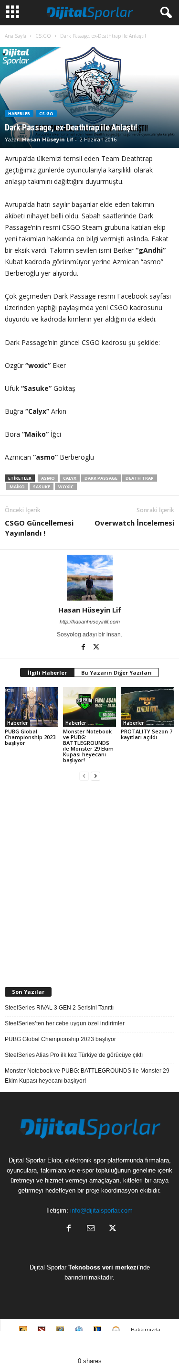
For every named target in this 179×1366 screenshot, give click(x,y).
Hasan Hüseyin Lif (48, 139)
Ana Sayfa (15, 35)
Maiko (17, 487)
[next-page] (95, 776)
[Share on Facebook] (22, 1343)
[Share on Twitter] (67, 1343)
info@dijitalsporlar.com (101, 1210)
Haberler (19, 113)
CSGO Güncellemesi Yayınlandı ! (39, 528)
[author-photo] (89, 578)
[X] (96, 648)
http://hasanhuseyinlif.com (90, 621)
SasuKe (41, 487)
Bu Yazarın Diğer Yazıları (116, 672)
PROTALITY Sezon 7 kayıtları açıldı (146, 734)
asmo (48, 478)
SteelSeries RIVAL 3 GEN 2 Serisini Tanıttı (59, 1007)
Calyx (69, 478)
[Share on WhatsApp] (112, 1343)
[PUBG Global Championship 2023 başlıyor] (31, 707)
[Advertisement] (89, 879)
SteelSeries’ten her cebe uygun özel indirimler (65, 1023)
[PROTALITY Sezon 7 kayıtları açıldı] (147, 707)
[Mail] (91, 1229)
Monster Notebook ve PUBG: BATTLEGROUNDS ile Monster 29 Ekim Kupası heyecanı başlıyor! (88, 746)
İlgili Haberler (47, 672)
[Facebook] (83, 648)
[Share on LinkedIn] (156, 1343)
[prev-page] (84, 776)
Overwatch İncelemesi (134, 522)
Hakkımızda (145, 1329)
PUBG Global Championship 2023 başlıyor (30, 737)
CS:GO (43, 35)
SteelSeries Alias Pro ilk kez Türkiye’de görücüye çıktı (74, 1055)
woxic (66, 487)
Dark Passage (100, 478)
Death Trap (140, 478)
